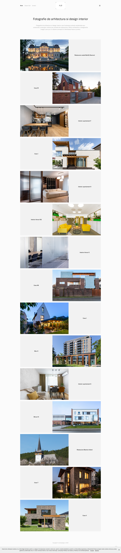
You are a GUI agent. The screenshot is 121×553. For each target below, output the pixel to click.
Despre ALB (27, 5)
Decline (97, 550)
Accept (92, 550)
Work (21, 5)
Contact (34, 5)
